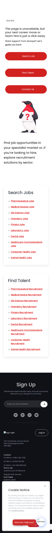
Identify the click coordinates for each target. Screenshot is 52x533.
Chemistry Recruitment (23, 306)
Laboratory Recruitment (24, 318)
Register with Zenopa (12, 474)
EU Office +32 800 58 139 (14, 461)
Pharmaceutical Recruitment (27, 289)
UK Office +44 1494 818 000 (15, 465)
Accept (34, 525)
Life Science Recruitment (24, 300)
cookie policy (18, 510)
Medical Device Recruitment (26, 294)
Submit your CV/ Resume (14, 470)
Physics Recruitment (22, 312)
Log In (42, 432)
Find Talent (28, 72)
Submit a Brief (10, 480)
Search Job (28, 56)
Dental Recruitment (21, 324)
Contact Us (28, 89)
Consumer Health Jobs (23, 251)
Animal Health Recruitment (25, 349)
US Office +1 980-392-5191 (15, 457)
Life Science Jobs (20, 212)
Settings (19, 525)
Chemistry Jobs (19, 218)
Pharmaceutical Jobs (22, 201)
